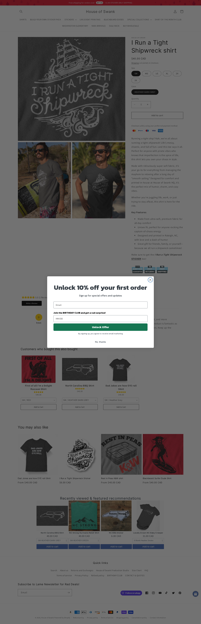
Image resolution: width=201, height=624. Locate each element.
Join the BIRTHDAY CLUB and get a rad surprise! (79, 312)
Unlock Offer (100, 327)
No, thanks (100, 341)
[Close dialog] (150, 279)
